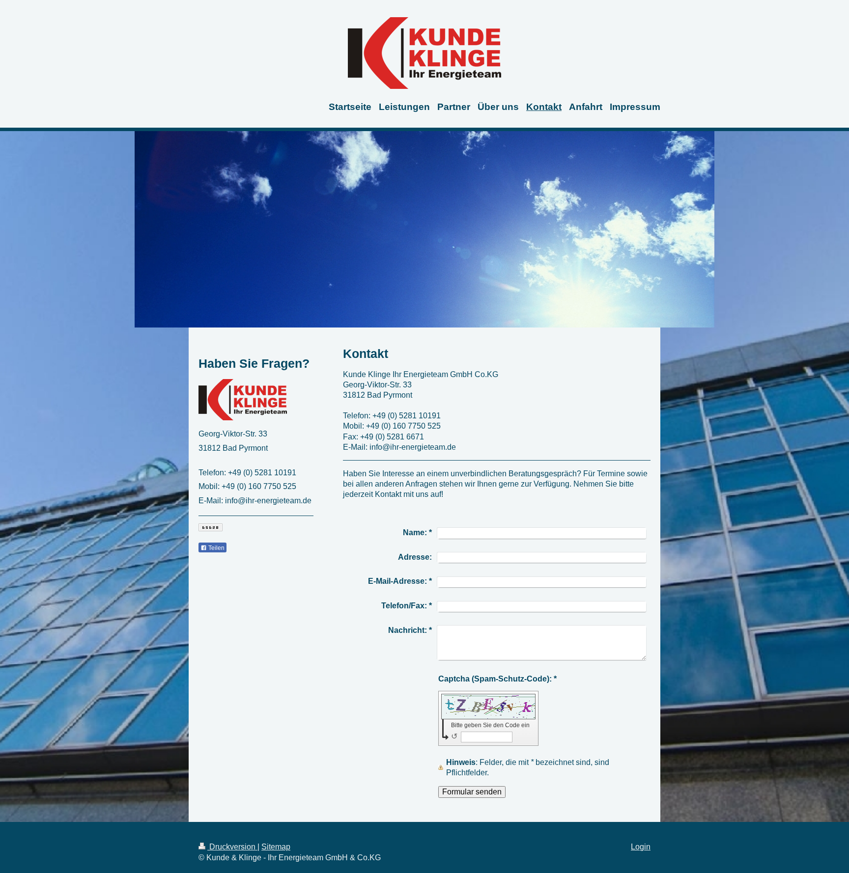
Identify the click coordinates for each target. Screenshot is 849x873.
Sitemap (275, 847)
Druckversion (232, 847)
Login (641, 847)
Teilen (216, 548)
